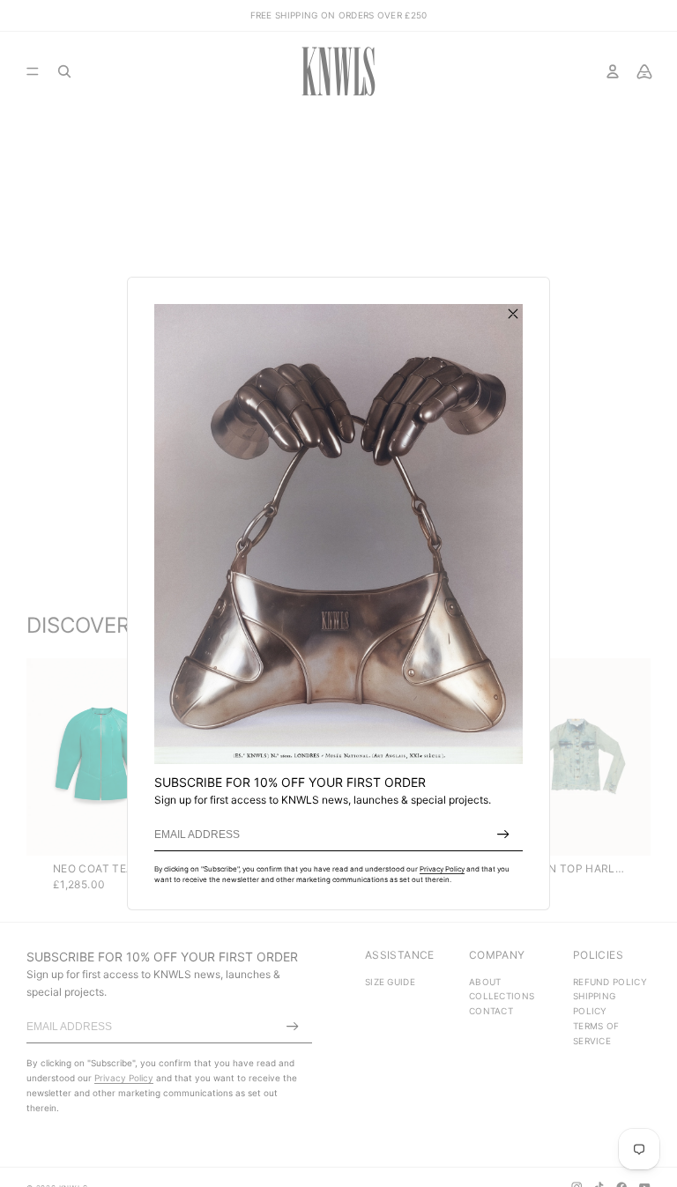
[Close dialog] (513, 313)
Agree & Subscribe (503, 834)
